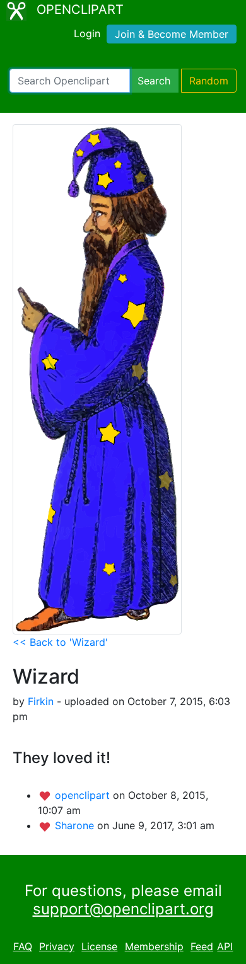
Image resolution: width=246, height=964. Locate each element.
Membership (154, 946)
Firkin (41, 701)
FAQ (22, 946)
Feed (201, 946)
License (99, 946)
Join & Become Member (171, 34)
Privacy (56, 946)
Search (154, 80)
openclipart (84, 795)
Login (87, 33)
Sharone (76, 825)
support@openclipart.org (123, 909)
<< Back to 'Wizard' (60, 642)
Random (208, 80)
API (225, 946)
